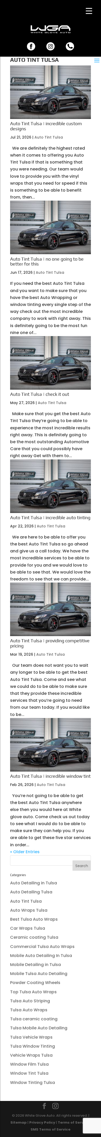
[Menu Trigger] (89, 11)
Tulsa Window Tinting (32, 1046)
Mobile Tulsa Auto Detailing (38, 974)
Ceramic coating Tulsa (34, 937)
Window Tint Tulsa (29, 1073)
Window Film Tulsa (29, 1064)
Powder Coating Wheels (35, 983)
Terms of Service (73, 1122)
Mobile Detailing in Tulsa (35, 965)
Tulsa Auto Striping (30, 1001)
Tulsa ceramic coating (33, 1019)
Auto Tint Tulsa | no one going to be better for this (47, 261)
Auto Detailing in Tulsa (33, 883)
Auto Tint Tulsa (48, 137)
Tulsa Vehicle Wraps (31, 1037)
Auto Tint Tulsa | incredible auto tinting (50, 517)
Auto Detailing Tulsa (31, 892)
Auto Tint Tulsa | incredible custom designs (46, 126)
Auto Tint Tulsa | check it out (39, 394)
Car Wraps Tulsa (27, 928)
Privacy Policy (42, 1122)
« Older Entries (25, 852)
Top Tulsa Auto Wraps (33, 992)
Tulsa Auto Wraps (28, 1010)
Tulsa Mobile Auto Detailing (38, 1028)
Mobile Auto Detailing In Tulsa (41, 956)
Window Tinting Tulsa (32, 1082)
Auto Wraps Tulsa (28, 910)
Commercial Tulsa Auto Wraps (42, 947)
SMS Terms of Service (50, 1129)
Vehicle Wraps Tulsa (31, 1055)
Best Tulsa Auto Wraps (34, 919)
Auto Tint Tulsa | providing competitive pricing (50, 643)
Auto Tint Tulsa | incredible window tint (50, 776)
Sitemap (18, 1122)
